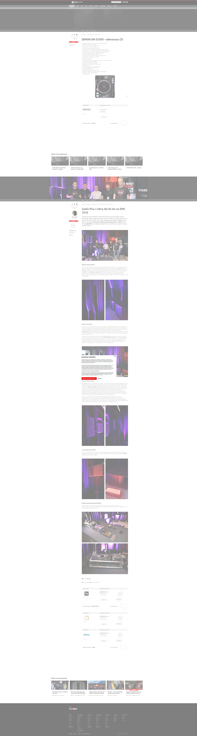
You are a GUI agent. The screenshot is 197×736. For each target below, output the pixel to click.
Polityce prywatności (99, 375)
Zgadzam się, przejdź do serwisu (89, 378)
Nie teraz (100, 378)
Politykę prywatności (99, 361)
